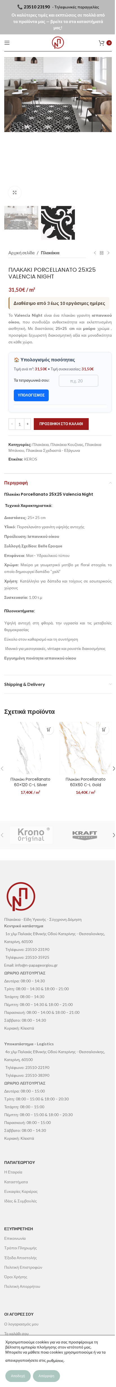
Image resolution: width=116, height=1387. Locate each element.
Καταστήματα (16, 1181)
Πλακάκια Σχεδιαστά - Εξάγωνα (53, 450)
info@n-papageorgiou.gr (36, 965)
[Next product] (108, 253)
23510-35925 (37, 957)
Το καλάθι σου (16, 1333)
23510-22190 (37, 1067)
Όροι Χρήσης (15, 1276)
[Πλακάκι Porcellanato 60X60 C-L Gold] (85, 748)
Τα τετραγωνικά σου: (32, 380)
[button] (9, 130)
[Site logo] (58, 42)
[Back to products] (101, 253)
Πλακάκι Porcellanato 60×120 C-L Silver (30, 782)
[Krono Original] (31, 835)
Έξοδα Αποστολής (20, 1257)
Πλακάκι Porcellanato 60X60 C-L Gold (86, 782)
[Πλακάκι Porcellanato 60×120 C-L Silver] (30, 748)
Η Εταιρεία (13, 1172)
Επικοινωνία (15, 1238)
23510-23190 (37, 949)
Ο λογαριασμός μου (21, 1324)
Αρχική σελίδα (21, 252)
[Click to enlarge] (14, 192)
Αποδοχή (18, 1376)
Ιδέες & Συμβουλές (20, 1200)
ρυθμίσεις (55, 1360)
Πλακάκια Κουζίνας (66, 444)
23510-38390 (37, 1075)
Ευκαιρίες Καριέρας (21, 1191)
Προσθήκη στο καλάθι (61, 423)
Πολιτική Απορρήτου (22, 1286)
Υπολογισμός (31, 395)
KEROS (30, 459)
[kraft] (85, 835)
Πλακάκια (50, 252)
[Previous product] (95, 253)
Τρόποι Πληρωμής (20, 1247)
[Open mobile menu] (7, 42)
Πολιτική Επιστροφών (23, 1267)
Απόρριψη (46, 1376)
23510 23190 (37, 6)
